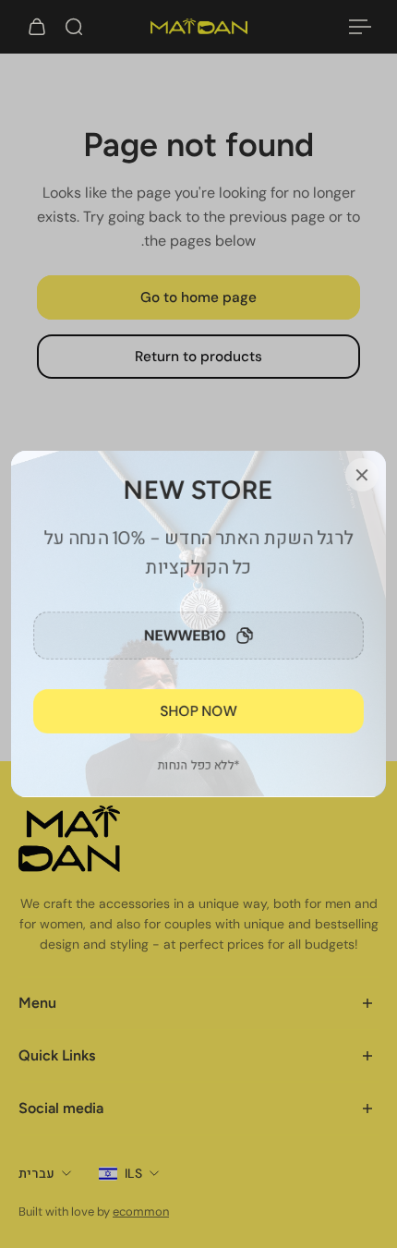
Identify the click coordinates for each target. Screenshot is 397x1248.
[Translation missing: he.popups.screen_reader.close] (362, 474)
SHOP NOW (199, 711)
